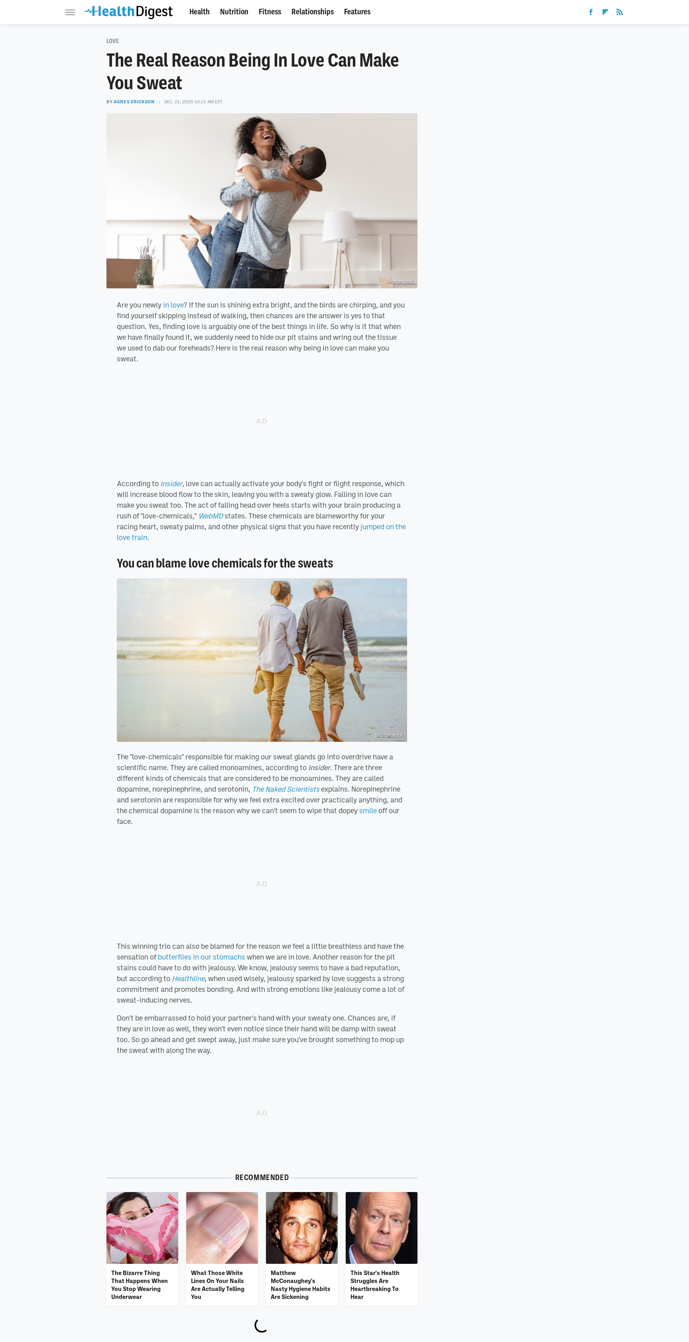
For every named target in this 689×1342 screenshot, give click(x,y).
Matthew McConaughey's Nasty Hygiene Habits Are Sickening (301, 1285)
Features (357, 11)
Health (199, 11)
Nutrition (234, 11)
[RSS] (620, 13)
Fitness (270, 11)
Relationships (312, 11)
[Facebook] (591, 13)
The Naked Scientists (285, 788)
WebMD (210, 515)
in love (173, 304)
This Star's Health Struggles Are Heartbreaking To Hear (375, 1285)
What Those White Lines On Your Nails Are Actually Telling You (217, 1285)
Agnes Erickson (134, 101)
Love (112, 41)
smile (368, 810)
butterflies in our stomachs (201, 956)
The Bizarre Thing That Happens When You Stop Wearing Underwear (139, 1285)
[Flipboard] (605, 13)
